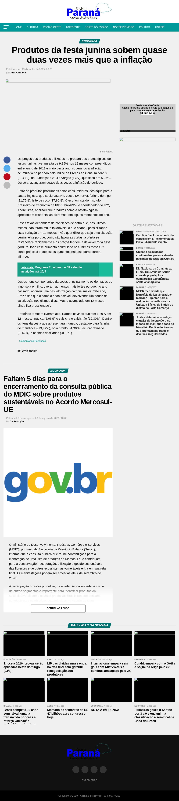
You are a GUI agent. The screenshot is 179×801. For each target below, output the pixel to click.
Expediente (89, 780)
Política (144, 27)
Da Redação (17, 421)
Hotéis (159, 27)
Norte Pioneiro (123, 27)
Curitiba (32, 27)
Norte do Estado (96, 27)
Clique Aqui (147, 113)
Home (18, 27)
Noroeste (73, 27)
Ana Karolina (18, 72)
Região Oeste (52, 27)
